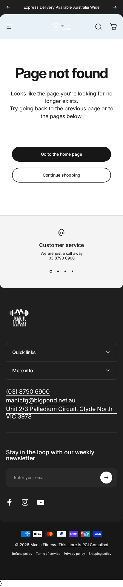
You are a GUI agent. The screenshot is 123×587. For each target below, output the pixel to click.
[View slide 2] (57, 271)
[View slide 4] (72, 271)
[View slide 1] (50, 271)
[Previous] (8, 7)
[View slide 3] (65, 271)
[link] (61, 412)
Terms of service (48, 554)
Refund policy (22, 554)
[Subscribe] (106, 477)
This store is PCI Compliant (83, 544)
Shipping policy (100, 554)
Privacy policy (74, 554)
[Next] (114, 7)
